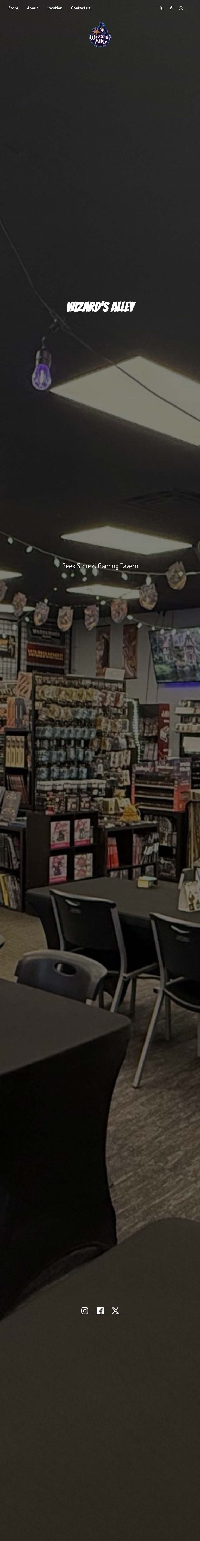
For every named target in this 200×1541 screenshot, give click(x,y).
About (32, 7)
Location (55, 7)
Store (13, 7)
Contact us (81, 7)
